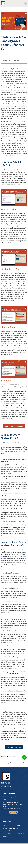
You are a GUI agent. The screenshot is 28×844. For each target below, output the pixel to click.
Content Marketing (9, 828)
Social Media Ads (8, 831)
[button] (25, 3)
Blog (18, 828)
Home (18, 825)
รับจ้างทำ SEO (19, 733)
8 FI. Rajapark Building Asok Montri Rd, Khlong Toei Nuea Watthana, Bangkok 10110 (12, 805)
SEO (4, 825)
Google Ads (6, 834)
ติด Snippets (20, 149)
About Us (19, 831)
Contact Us (20, 834)
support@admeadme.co (17, 797)
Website (5, 836)
